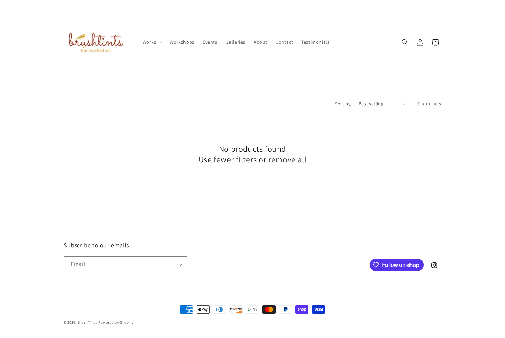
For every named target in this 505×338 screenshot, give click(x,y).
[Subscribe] (179, 264)
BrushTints (88, 322)
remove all (287, 159)
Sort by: (343, 104)
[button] (152, 42)
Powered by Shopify (116, 322)
